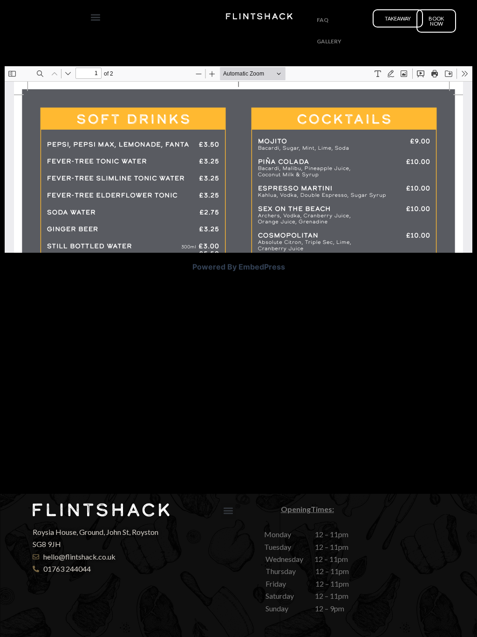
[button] (95, 17)
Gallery (329, 41)
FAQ (322, 19)
